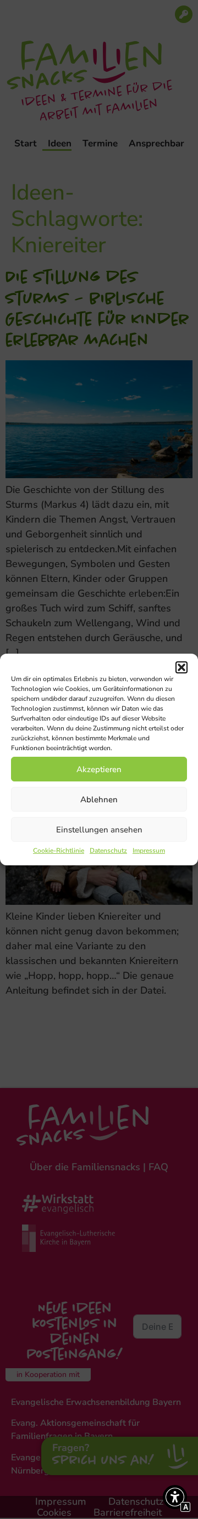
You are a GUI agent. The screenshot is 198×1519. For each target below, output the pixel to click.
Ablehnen (99, 799)
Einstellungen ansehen (99, 829)
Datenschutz (108, 850)
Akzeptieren (99, 769)
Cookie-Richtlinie (58, 850)
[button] (181, 667)
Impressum (149, 850)
